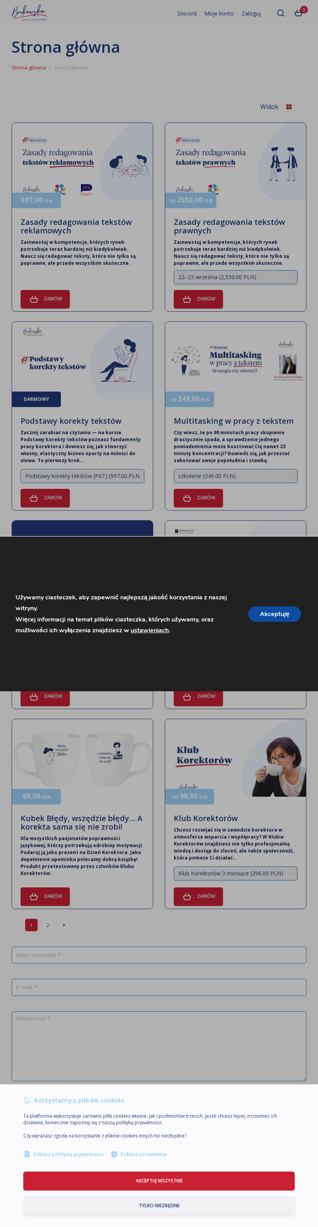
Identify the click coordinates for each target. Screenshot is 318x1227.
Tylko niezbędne (159, 1205)
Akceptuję (274, 613)
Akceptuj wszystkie (159, 1180)
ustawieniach (150, 630)
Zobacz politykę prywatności (68, 1154)
